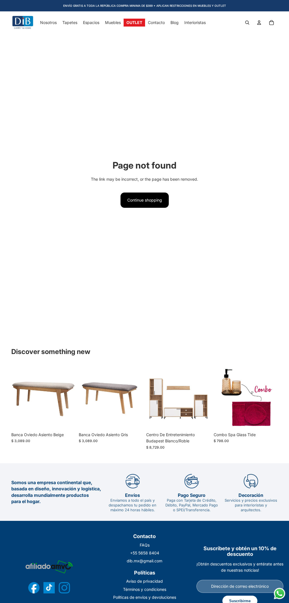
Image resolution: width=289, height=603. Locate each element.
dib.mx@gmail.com (144, 560)
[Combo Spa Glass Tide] (246, 397)
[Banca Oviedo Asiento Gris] (111, 397)
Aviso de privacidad (144, 581)
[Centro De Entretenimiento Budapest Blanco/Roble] (178, 397)
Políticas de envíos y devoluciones (144, 597)
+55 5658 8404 (144, 552)
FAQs (145, 545)
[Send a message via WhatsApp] (279, 593)
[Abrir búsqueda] (247, 22)
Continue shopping (144, 200)
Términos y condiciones (144, 589)
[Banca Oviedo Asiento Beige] (43, 397)
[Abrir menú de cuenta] (259, 22)
